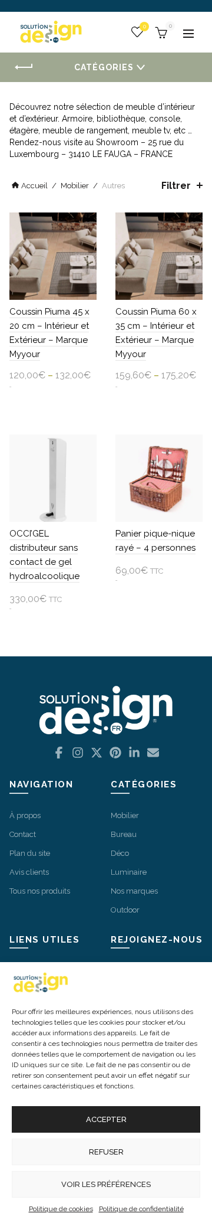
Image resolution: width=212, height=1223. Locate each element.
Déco (120, 853)
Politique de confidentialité (141, 1209)
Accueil (34, 185)
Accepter (106, 1119)
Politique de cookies (61, 1209)
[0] (159, 31)
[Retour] (23, 67)
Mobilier (75, 185)
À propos (25, 815)
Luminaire (129, 872)
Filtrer (176, 185)
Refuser (106, 1151)
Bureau (124, 834)
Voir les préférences (106, 1184)
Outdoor (125, 909)
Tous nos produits (39, 891)
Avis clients (29, 872)
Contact (22, 834)
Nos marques (134, 891)
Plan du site (29, 853)
